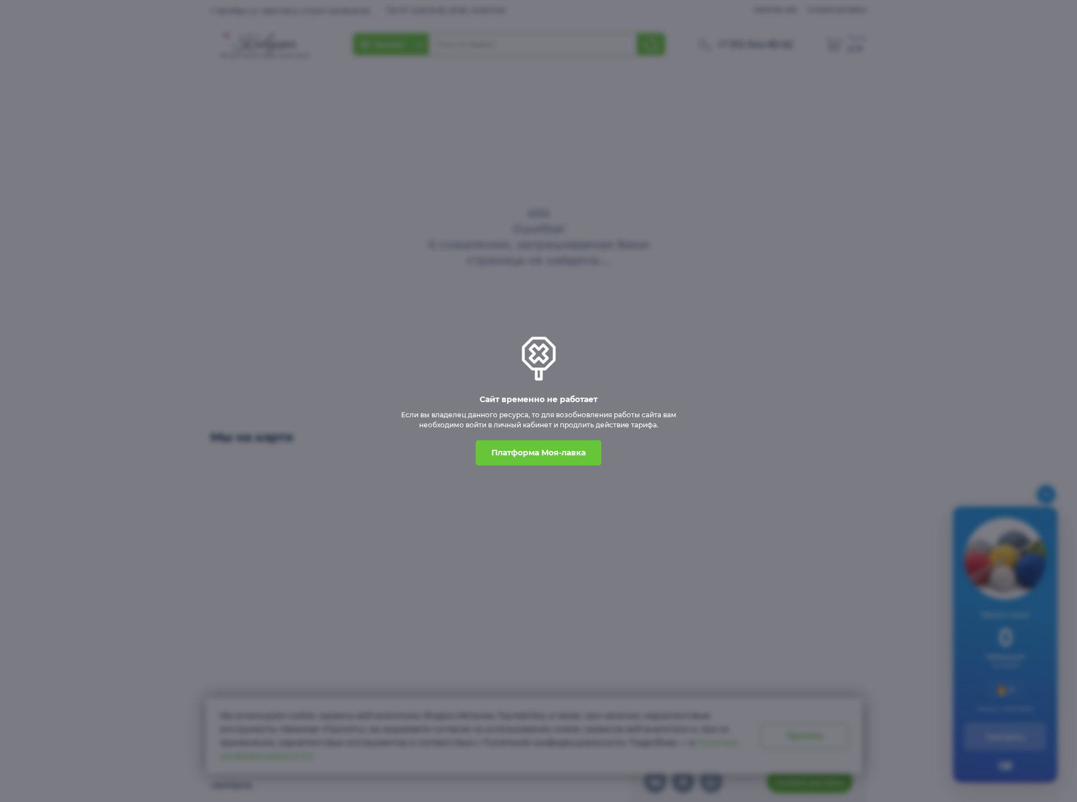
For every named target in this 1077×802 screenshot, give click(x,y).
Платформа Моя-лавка (538, 453)
